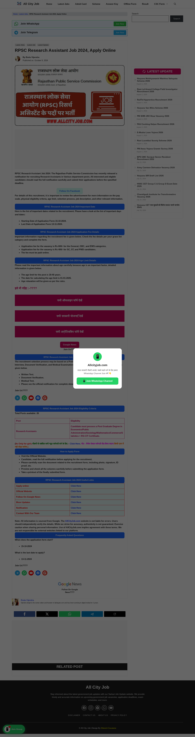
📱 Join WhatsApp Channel (97, 381)
